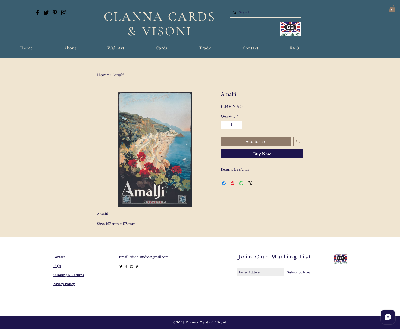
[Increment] (238, 125)
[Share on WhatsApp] (241, 183)
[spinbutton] (231, 125)
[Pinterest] (55, 12)
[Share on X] (250, 183)
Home (103, 75)
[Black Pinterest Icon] (137, 266)
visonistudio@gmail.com (149, 257)
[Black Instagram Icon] (132, 266)
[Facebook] (37, 12)
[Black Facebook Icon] (126, 266)
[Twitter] (46, 12)
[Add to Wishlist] (298, 141)
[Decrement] (224, 125)
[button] (392, 8)
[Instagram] (63, 12)
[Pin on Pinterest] (232, 183)
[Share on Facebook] (224, 183)
